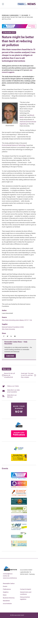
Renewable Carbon (9, 583)
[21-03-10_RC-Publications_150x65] (19, 437)
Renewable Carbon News (10, 15)
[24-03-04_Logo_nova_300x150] (19, 428)
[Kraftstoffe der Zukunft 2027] (19, 538)
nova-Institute (7, 603)
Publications (7, 589)
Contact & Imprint (25, 589)
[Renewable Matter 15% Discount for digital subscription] (19, 460)
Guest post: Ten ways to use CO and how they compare (27, 375)
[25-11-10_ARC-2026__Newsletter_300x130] (19, 487)
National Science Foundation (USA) (13, 327)
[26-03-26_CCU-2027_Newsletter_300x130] (19, 495)
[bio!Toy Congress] (19, 546)
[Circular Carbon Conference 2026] (19, 512)
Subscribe (10, 356)
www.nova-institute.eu (10, 578)
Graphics (5, 592)
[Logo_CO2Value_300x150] (19, 452)
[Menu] (5, 4)
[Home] (26, 4)
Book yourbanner (19, 409)
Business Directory (8, 598)
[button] (4, 336)
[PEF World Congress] (19, 529)
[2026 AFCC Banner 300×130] (19, 521)
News (4, 595)
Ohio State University (8, 329)
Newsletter (6, 600)
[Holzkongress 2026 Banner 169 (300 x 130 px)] (19, 504)
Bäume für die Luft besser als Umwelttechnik (9, 375)
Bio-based (25, 15)
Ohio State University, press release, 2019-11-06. (17, 320)
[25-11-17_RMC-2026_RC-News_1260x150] (19, 28)
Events (5, 586)
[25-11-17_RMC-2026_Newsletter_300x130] (19, 479)
